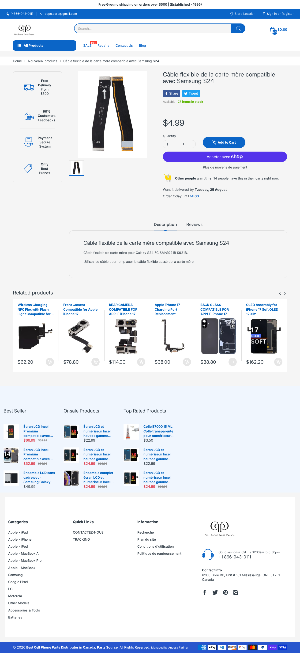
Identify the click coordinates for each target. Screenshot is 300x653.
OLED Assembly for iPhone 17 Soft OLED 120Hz (262, 309)
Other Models (19, 603)
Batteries (15, 617)
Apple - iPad (18, 532)
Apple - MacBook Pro (24, 560)
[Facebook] (205, 592)
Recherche (145, 532)
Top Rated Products (145, 411)
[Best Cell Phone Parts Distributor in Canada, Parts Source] (24, 29)
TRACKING (81, 539)
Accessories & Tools (24, 610)
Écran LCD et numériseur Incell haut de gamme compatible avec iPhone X (97, 454)
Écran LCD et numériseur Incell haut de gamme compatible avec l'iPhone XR (97, 431)
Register (288, 13)
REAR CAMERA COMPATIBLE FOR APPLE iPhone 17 (123, 309)
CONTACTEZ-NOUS (88, 532)
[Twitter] (215, 592)
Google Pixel (18, 582)
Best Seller (15, 411)
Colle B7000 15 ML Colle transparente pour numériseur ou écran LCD (159, 431)
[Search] (238, 28)
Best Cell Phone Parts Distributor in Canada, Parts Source (72, 647)
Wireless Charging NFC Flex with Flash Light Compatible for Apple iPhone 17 (34, 309)
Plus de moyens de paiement (225, 167)
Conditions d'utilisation (155, 546)
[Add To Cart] (50, 362)
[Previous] (284, 293)
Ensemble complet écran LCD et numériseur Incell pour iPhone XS (98, 477)
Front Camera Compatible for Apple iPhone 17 (80, 309)
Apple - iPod (18, 546)
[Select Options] (233, 362)
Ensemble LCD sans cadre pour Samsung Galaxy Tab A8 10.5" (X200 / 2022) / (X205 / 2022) (39, 477)
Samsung (15, 575)
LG (10, 589)
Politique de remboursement (159, 553)
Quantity (169, 136)
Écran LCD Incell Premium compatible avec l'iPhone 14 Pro (36, 454)
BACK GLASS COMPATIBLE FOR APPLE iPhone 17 (214, 309)
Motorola (15, 596)
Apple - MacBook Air (24, 553)
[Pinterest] (225, 592)
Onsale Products (81, 411)
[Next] (280, 293)
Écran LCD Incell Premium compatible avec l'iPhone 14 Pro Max (39, 431)
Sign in (272, 13)
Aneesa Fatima (178, 647)
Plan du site (146, 539)
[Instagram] (236, 592)
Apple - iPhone (19, 539)
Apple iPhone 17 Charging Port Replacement (167, 309)
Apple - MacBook (21, 568)
